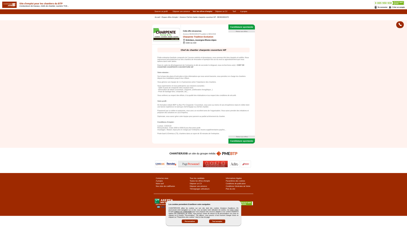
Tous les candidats (197, 178)
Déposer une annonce (181, 11)
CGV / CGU (234, 210)
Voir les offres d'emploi (202, 11)
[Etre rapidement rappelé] (399, 24)
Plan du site (230, 189)
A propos (243, 11)
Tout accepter (217, 221)
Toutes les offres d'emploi (200, 181)
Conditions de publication (236, 184)
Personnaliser (190, 221)
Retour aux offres (241, 31)
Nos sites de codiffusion (165, 186)
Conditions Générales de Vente (238, 186)
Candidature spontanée (241, 27)
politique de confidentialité (183, 212)
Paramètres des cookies (235, 181)
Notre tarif (160, 184)
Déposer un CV (221, 11)
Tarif (234, 11)
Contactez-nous (162, 178)
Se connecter (382, 7)
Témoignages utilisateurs (200, 189)
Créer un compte (398, 7)
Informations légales (234, 178)
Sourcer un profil (161, 11)
